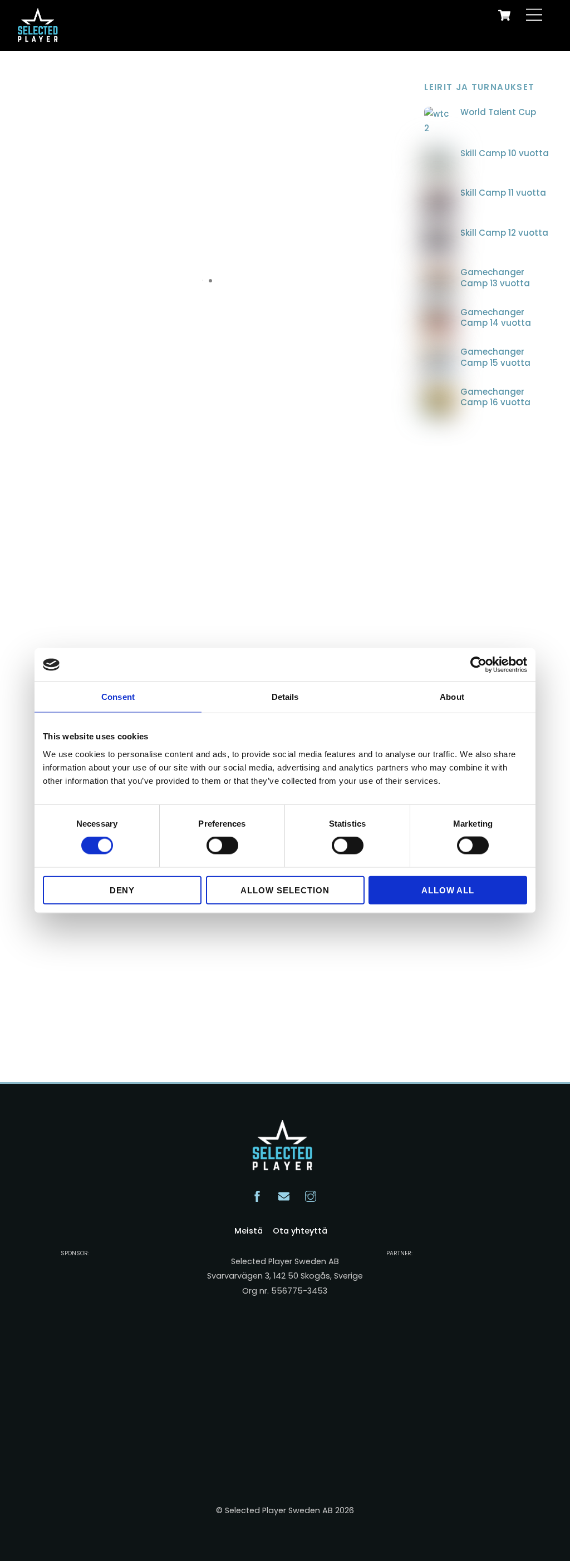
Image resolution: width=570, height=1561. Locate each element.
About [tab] (452, 697)
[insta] (310, 1195)
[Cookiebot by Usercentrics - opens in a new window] (478, 665)
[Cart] (504, 15)
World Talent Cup (498, 112)
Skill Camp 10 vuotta (504, 153)
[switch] (222, 845)
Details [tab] (285, 697)
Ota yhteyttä (300, 1230)
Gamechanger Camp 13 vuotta (495, 278)
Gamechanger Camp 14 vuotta (495, 318)
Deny (122, 889)
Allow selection (285, 889)
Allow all (448, 889)
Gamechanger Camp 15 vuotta (495, 357)
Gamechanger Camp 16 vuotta (495, 397)
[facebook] (257, 1195)
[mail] (284, 1195)
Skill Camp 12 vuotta (504, 232)
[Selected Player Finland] (39, 37)
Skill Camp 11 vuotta (503, 192)
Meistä (248, 1230)
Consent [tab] (118, 697)
